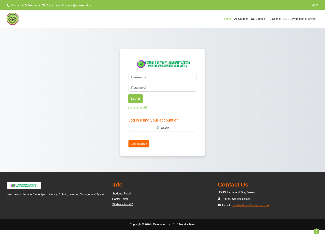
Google (164, 127)
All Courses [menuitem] (241, 18)
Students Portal (121, 193)
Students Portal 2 (122, 204)
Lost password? (137, 107)
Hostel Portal (120, 199)
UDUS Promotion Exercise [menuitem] (299, 18)
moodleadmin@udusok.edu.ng (74, 5)
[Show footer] (316, 231)
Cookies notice (139, 143)
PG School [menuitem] (274, 18)
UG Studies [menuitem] (258, 18)
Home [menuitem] (228, 18)
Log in (314, 5)
